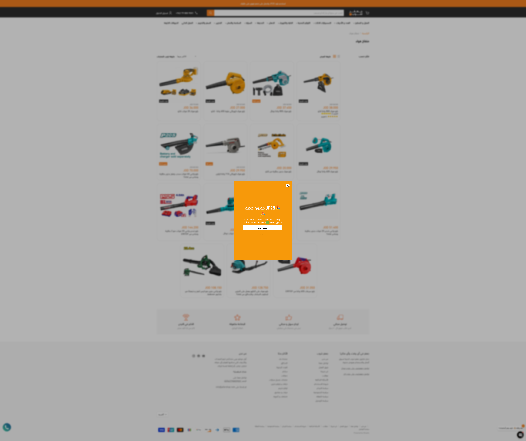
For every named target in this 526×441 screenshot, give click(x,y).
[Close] (288, 185)
